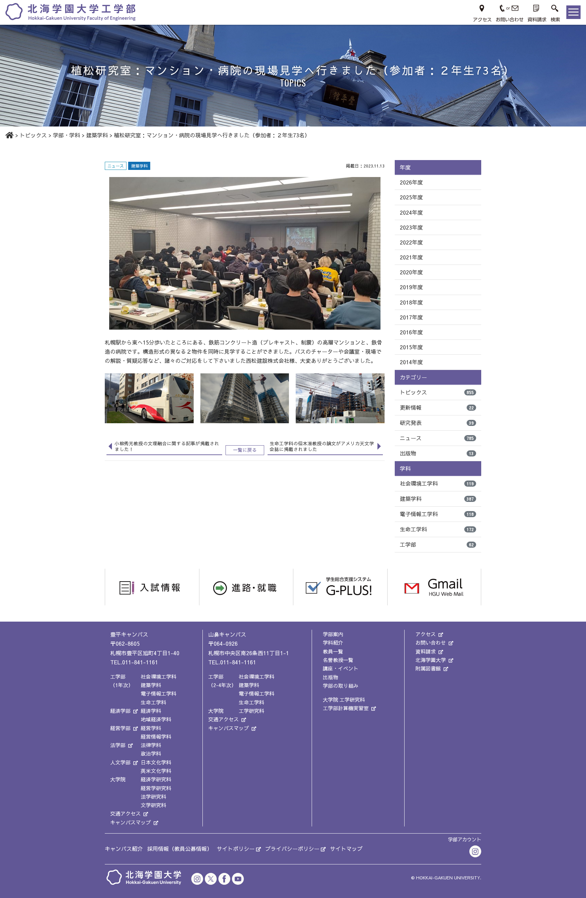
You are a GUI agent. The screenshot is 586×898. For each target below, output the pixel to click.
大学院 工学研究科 (344, 699)
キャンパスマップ (130, 822)
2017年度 (411, 317)
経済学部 (120, 710)
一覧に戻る (245, 450)
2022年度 (411, 242)
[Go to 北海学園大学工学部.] (9, 135)
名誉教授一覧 (338, 659)
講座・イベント (340, 668)
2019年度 (411, 287)
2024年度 (411, 212)
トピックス (437, 392)
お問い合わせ (430, 642)
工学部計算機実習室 (346, 707)
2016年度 (411, 332)
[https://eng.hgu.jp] (70, 11)
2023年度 (411, 227)
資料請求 (425, 651)
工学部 (437, 544)
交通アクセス (125, 813)
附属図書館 (428, 668)
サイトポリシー (236, 848)
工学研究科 (251, 710)
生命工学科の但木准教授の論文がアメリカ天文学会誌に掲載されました (322, 446)
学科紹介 (333, 642)
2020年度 (411, 272)
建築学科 (437, 498)
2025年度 (411, 197)
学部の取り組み (340, 685)
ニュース (437, 438)
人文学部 (120, 762)
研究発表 (437, 422)
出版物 (437, 453)
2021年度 (411, 257)
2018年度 (411, 302)
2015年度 (411, 347)
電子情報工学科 (437, 514)
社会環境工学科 (437, 483)
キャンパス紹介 (124, 848)
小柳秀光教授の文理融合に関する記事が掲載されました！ (167, 446)
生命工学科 (437, 529)
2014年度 (411, 362)
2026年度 (411, 182)
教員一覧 (333, 651)
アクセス (425, 634)
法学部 (117, 744)
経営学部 (120, 727)
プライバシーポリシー (292, 848)
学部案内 (333, 634)
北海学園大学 (430, 659)
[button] (555, 12)
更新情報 (437, 407)
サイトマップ (346, 848)
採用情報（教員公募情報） (179, 848)
